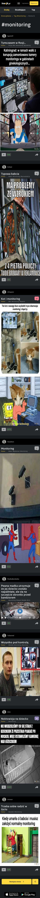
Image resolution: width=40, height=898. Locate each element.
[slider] (9, 618)
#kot (10, 301)
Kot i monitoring (10, 298)
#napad (18, 600)
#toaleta (11, 645)
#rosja (10, 45)
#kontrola (25, 645)
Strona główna (6, 16)
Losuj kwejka (35, 881)
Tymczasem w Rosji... (13, 42)
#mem (10, 176)
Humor (3, 45)
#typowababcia (25, 176)
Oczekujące (20, 10)
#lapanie (22, 301)
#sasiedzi (11, 812)
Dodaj (6, 10)
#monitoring (19, 45)
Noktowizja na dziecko (14, 718)
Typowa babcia (10, 173)
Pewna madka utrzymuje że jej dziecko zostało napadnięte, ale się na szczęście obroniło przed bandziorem (16, 591)
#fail (14, 45)
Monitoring (7, 448)
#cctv (28, 600)
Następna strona (15, 882)
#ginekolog (27, 45)
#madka (24, 600)
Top (33, 10)
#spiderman (16, 451)
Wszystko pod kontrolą (14, 642)
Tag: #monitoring (20, 16)
